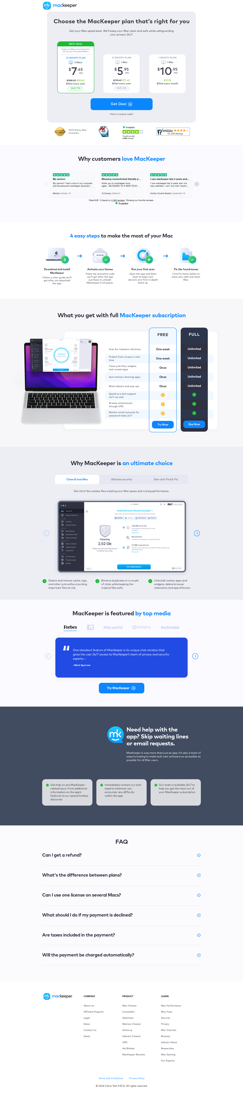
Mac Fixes (166, 1012)
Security (165, 1018)
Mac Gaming (168, 1055)
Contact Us (90, 1030)
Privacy (165, 1024)
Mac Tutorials (168, 1030)
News (87, 1024)
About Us (89, 1006)
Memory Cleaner (131, 1024)
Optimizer (128, 1018)
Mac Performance (171, 1006)
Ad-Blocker (128, 1048)
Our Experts (168, 1061)
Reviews (165, 1036)
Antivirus (127, 1030)
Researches (167, 1048)
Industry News (169, 1042)
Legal (87, 1018)
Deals (87, 1036)
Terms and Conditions (111, 1078)
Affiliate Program (94, 1012)
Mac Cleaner (129, 1006)
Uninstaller (128, 1012)
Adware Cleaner (131, 1036)
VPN (124, 1042)
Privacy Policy (136, 1078)
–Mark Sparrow (81, 665)
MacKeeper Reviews (133, 1055)
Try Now (163, 424)
